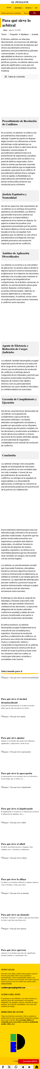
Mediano (25, 34)
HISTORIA (18, 8)
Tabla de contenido (16, 77)
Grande (35, 34)
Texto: (4, 34)
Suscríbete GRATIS (30, 1061)
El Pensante (20, 2)
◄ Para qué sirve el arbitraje (11, 13)
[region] (20, 97)
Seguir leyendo (6, 983)
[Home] (36, 1068)
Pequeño (14, 34)
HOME (9, 7)
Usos (5, 30)
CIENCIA (28, 8)
